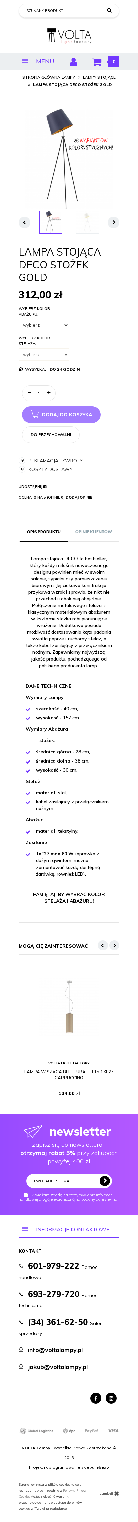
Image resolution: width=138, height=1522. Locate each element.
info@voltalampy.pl (55, 1350)
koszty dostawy (51, 469)
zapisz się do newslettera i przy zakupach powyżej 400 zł (69, 1144)
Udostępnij (31, 486)
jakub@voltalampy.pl (58, 1367)
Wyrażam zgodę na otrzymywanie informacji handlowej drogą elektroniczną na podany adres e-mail (69, 1197)
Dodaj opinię (79, 497)
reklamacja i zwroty (56, 461)
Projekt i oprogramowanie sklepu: (69, 1467)
